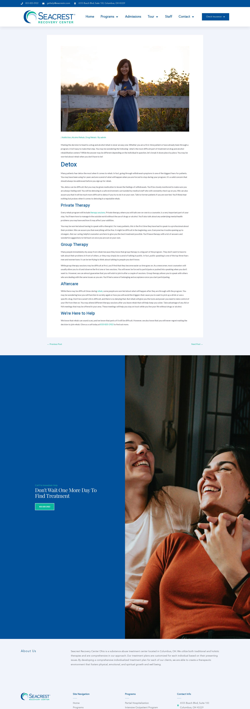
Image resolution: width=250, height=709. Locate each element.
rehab (100, 291)
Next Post (197, 344)
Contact (184, 16)
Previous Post (54, 344)
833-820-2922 (107, 324)
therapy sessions (97, 212)
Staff (168, 16)
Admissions (133, 16)
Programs (107, 16)
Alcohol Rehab (78, 137)
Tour (151, 16)
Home (90, 16)
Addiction (66, 137)
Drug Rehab (90, 137)
